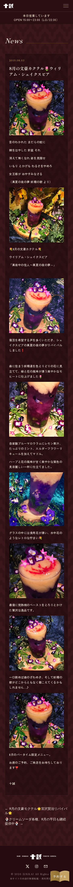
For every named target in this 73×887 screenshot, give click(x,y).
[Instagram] (37, 866)
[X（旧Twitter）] (27, 866)
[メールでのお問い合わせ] (46, 866)
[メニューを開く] (65, 5)
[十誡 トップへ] (8, 6)
